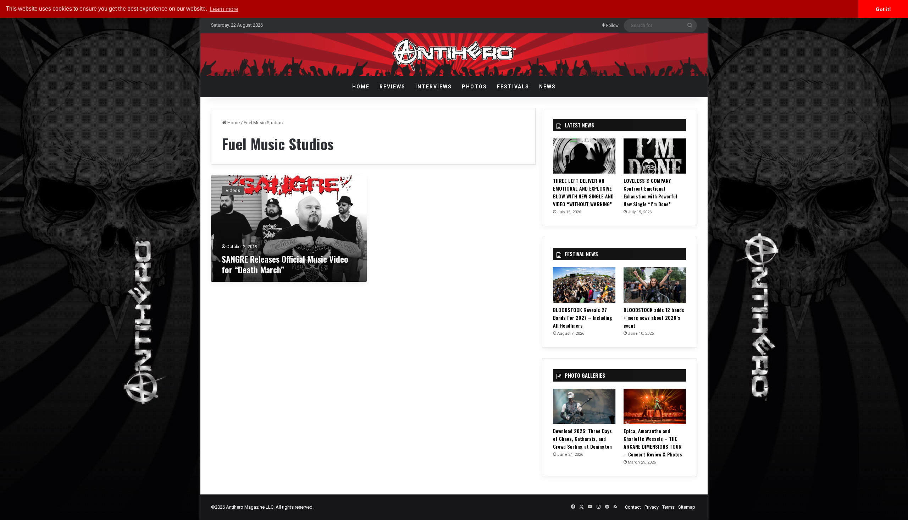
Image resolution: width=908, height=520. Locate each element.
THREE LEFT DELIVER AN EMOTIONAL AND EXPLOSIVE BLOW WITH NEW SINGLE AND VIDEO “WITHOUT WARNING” (583, 192)
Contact (633, 507)
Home (361, 86)
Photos (474, 86)
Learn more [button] (224, 9)
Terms (668, 507)
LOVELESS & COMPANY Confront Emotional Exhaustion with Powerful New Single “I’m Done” (650, 192)
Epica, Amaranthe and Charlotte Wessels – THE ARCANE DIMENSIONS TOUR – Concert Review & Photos (653, 442)
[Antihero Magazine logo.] (454, 54)
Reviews (392, 86)
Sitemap (686, 507)
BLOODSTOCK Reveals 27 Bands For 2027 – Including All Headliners (582, 317)
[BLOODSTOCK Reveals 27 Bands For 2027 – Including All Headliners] (584, 284)
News (547, 86)
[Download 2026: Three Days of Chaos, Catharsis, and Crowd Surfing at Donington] (584, 406)
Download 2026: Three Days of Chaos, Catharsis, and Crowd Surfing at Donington (582, 438)
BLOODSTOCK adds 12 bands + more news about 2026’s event (654, 317)
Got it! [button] (883, 9)
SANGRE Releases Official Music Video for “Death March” (285, 264)
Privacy (651, 507)
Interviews (433, 86)
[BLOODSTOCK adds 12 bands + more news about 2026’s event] (655, 284)
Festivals (513, 86)
